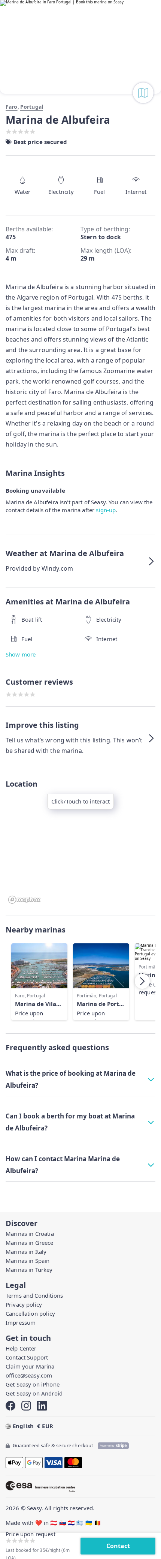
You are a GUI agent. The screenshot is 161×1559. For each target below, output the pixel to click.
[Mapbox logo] (24, 899)
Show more (21, 654)
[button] (80, 561)
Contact (118, 1546)
